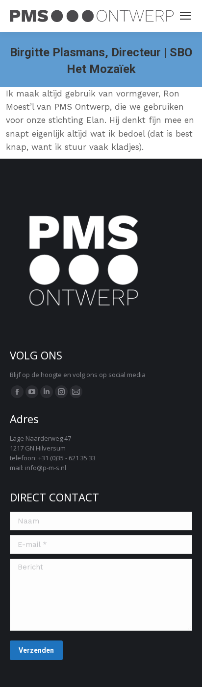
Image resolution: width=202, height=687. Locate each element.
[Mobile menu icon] (185, 16)
